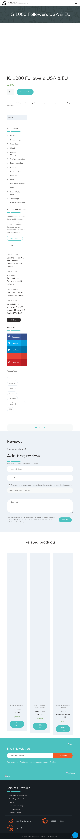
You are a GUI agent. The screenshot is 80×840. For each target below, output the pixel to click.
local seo (11, 393)
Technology (14, 198)
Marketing (29, 103)
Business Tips (15, 140)
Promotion (38, 103)
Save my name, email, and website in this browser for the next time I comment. (41, 485)
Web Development (17, 203)
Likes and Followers (15, 813)
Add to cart (24, 92)
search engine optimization (13, 403)
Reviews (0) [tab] (40, 427)
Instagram (20, 103)
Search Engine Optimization (17, 799)
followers (50, 103)
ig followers (59, 103)
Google (13, 167)
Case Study (14, 144)
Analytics (36, 705)
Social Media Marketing (15, 193)
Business (13, 136)
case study (12, 384)
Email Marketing (16, 163)
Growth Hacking (16, 171)
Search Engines (40, 707)
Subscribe (63, 756)
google (11, 388)
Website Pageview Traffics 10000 (63, 714)
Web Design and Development (18, 795)
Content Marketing (17, 159)
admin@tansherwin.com (24, 821)
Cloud (12, 148)
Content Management (15, 153)
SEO (12, 188)
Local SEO (14, 175)
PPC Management (17, 183)
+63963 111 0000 (57, 821)
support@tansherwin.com (25, 828)
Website (63, 707)
